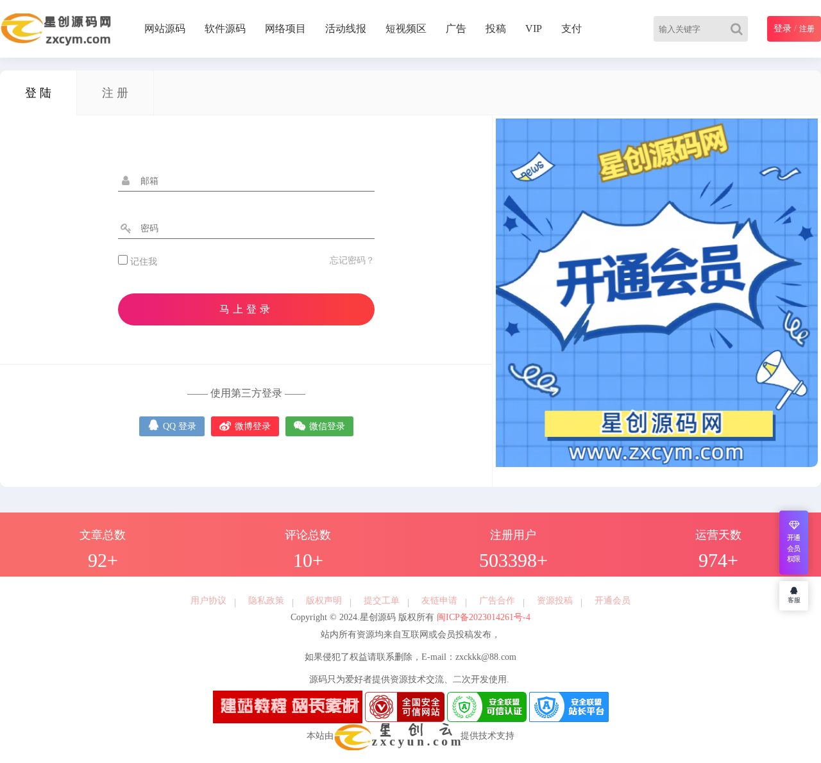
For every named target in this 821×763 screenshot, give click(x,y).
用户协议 (208, 600)
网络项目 (285, 28)
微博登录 (245, 425)
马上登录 (246, 309)
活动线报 (345, 28)
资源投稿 (555, 600)
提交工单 (382, 600)
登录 (782, 28)
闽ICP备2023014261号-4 (482, 617)
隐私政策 (266, 600)
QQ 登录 (172, 425)
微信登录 (319, 425)
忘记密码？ (352, 260)
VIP (533, 28)
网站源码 (164, 28)
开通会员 (613, 600)
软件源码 (225, 28)
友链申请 (439, 600)
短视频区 (406, 28)
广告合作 (497, 600)
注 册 (115, 92)
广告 (456, 28)
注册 (807, 28)
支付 (571, 28)
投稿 (496, 28)
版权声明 (324, 600)
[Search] (739, 29)
